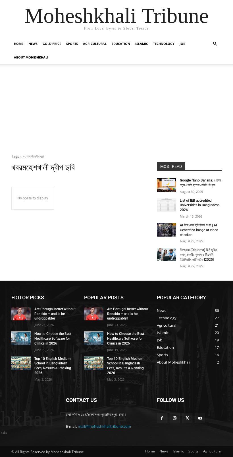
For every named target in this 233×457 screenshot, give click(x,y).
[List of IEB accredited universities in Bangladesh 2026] (166, 205)
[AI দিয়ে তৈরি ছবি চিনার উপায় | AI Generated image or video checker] (166, 230)
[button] (215, 44)
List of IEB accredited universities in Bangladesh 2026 (200, 205)
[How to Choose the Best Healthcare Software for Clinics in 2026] (21, 338)
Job (182, 43)
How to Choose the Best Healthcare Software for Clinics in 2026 (52, 338)
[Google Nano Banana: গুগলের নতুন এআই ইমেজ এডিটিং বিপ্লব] (166, 185)
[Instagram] (175, 418)
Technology (163, 43)
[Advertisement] (116, 107)
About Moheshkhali (31, 57)
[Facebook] (162, 418)
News (33, 43)
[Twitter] (187, 418)
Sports (72, 43)
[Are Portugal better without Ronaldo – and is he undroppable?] (21, 313)
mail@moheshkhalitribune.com (104, 426)
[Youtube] (200, 418)
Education (121, 43)
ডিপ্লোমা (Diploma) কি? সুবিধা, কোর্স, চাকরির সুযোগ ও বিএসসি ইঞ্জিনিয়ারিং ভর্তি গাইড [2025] (199, 255)
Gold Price (52, 43)
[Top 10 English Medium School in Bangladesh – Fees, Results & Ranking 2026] (21, 363)
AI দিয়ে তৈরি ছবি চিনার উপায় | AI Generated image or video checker (199, 230)
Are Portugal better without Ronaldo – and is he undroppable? (55, 314)
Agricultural (95, 43)
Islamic (141, 43)
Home (18, 43)
